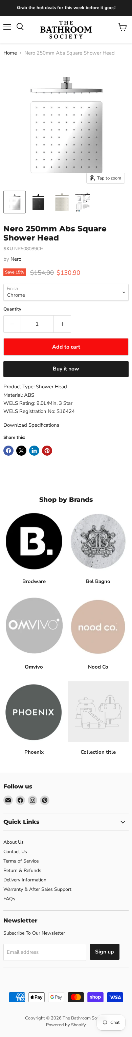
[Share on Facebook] (8, 451)
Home (10, 53)
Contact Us (15, 851)
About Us (13, 842)
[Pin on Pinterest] (47, 451)
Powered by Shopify (66, 1025)
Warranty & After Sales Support (37, 889)
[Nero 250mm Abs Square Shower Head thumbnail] (14, 202)
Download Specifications (31, 425)
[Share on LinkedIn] (34, 451)
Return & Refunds (22, 870)
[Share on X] (21, 451)
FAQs (9, 899)
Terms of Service (21, 861)
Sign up (104, 951)
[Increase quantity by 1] (62, 324)
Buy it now (66, 368)
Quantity (12, 309)
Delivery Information (24, 880)
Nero (15, 259)
